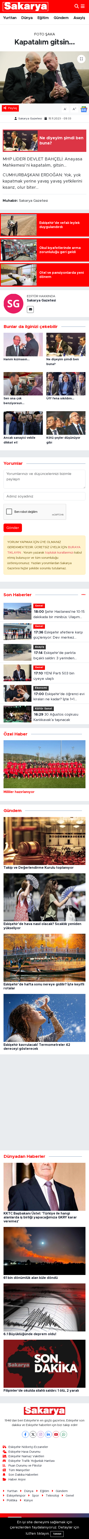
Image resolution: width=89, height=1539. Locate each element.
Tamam (57, 1534)
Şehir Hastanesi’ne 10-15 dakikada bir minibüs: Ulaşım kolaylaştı (59, 615)
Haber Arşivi (16, 1479)
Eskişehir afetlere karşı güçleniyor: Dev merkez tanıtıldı (58, 635)
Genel (39, 605)
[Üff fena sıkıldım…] (66, 383)
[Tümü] (83, 595)
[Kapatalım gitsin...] (44, 77)
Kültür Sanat (43, 708)
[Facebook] (25, 1434)
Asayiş (79, 18)
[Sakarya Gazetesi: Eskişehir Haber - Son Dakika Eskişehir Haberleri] (25, 6)
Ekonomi (41, 688)
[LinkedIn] (48, 1434)
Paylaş (12, 108)
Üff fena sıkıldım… (60, 398)
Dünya (26, 18)
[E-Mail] (30, 309)
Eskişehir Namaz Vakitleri (26, 1456)
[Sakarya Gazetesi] (13, 303)
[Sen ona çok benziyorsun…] (23, 383)
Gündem (61, 18)
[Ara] (77, 6)
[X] (33, 1434)
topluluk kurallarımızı (59, 552)
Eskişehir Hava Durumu (24, 1451)
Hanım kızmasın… (17, 359)
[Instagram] (40, 1434)
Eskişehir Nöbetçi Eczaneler (28, 1447)
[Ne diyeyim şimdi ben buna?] (66, 344)
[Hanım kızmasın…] (23, 344)
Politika (12, 1500)
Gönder (12, 528)
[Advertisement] (44, 1102)
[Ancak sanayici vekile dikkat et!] (23, 422)
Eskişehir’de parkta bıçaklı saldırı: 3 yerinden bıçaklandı (54, 656)
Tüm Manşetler (19, 1470)
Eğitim (43, 18)
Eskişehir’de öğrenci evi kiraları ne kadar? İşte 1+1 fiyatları (58, 697)
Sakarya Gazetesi (30, 118)
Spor (35, 1495)
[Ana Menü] (83, 6)
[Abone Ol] (83, 109)
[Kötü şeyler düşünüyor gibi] (66, 422)
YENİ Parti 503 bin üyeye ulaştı (53, 676)
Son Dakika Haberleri (23, 1474)
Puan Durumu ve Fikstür (25, 1465)
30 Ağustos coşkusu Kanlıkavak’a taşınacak (55, 717)
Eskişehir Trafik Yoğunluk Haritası (31, 1460)
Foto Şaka (44, 34)
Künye (28, 1500)
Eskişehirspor (16, 1495)
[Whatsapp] (63, 1434)
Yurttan (10, 18)
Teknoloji (52, 1495)
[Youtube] (56, 1434)
